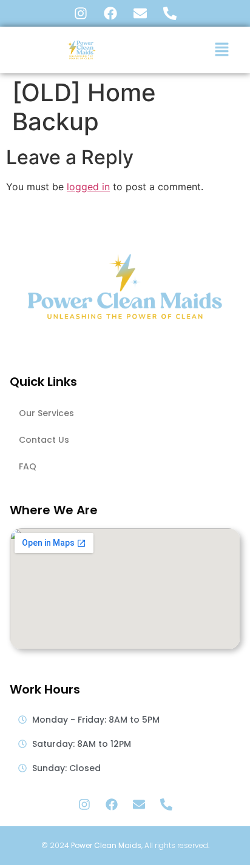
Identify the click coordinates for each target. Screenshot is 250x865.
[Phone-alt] (170, 13)
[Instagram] (80, 13)
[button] (222, 50)
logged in (88, 187)
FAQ (27, 466)
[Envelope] (140, 13)
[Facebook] (110, 13)
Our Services (46, 413)
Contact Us (44, 440)
